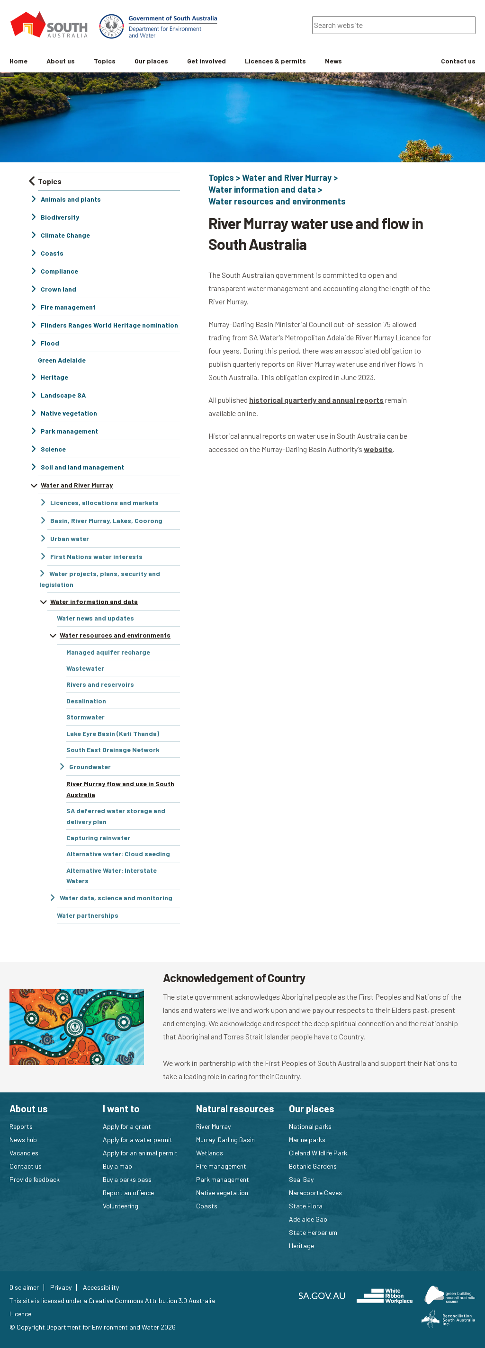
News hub (23, 1139)
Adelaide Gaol (309, 1219)
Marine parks (307, 1139)
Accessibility (101, 1287)
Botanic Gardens (313, 1166)
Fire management (221, 1166)
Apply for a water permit (137, 1139)
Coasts (206, 1206)
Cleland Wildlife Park (318, 1153)
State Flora (306, 1206)
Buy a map (117, 1166)
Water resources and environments (277, 201)
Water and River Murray (287, 177)
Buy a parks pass (127, 1179)
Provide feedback (34, 1179)
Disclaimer (24, 1287)
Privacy (61, 1287)
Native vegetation (222, 1192)
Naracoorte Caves (315, 1192)
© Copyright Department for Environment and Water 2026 (92, 1327)
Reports (21, 1126)
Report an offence (128, 1192)
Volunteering (120, 1206)
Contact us (25, 1166)
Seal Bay (301, 1179)
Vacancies (23, 1153)
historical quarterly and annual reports (316, 399)
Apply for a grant (127, 1126)
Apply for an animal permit (140, 1153)
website (378, 448)
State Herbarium (313, 1232)
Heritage (301, 1246)
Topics (221, 177)
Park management (222, 1179)
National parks (310, 1126)
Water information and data (262, 189)
